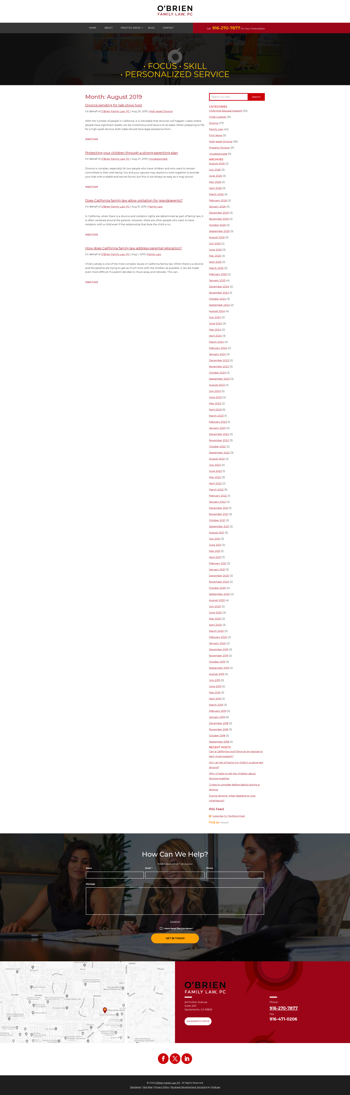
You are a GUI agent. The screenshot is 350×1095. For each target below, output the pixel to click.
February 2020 (218, 637)
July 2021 (214, 538)
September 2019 (219, 667)
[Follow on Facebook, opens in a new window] (163, 1058)
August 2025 (217, 237)
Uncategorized (158, 158)
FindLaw (215, 1087)
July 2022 (215, 465)
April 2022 (215, 483)
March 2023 (216, 415)
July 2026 (215, 169)
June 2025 (215, 249)
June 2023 (215, 397)
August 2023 (217, 385)
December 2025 (219, 212)
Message (90, 884)
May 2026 (215, 182)
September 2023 (219, 378)
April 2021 (215, 557)
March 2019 (216, 704)
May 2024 (215, 329)
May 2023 (215, 403)
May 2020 (215, 618)
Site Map (147, 1087)
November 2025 (219, 218)
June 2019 (215, 686)
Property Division (219, 147)
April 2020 (215, 624)
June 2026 (215, 175)
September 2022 (219, 452)
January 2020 (217, 643)
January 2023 (217, 428)
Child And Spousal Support (225, 110)
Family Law (155, 206)
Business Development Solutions (189, 1087)
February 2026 (218, 200)
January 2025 (217, 280)
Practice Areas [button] (130, 28)
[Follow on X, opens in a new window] (175, 1058)
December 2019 (218, 649)
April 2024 (215, 335)
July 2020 (215, 606)
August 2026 (217, 163)
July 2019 (214, 680)
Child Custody (217, 117)
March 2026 (216, 194)
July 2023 (215, 391)
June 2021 (215, 544)
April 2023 (215, 409)
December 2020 (219, 575)
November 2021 (218, 514)
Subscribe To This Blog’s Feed (228, 816)
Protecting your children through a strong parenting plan (131, 153)
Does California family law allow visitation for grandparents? (134, 200)
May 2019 (214, 692)
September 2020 (219, 594)
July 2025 (215, 243)
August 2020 (217, 600)
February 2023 (218, 421)
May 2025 (215, 255)
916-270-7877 (226, 27)
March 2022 (216, 489)
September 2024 (219, 305)
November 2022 (219, 440)
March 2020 (216, 631)
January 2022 (217, 501)
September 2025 (219, 231)
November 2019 (218, 655)
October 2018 (217, 735)
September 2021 (219, 526)
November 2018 (218, 729)
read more (91, 138)
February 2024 (218, 348)
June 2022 (215, 471)
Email (148, 868)
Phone (209, 868)
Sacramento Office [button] (198, 1021)
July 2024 (215, 317)
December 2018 (218, 723)
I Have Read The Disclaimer (178, 928)
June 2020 (215, 612)
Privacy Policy (161, 1087)
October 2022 (217, 446)
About (108, 28)
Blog (151, 28)
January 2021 (217, 569)
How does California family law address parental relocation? (133, 248)
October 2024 (217, 298)
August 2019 (216, 674)
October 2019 (217, 661)
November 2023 (219, 366)
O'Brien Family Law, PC (115, 111)
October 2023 (217, 372)
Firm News (215, 135)
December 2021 (218, 508)
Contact (168, 28)
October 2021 (217, 520)
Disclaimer (175, 921)
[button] (347, 1092)
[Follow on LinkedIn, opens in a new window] (186, 1058)
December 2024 (219, 286)
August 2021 (216, 532)
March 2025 (216, 268)
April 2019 (215, 698)
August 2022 (217, 458)
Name (89, 868)
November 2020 (219, 581)
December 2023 (219, 360)
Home (92, 28)
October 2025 (217, 225)
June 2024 (215, 323)
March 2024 (216, 341)
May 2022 (215, 477)
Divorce (213, 123)
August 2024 (217, 311)
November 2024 (219, 292)
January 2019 (217, 717)
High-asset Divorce (161, 111)
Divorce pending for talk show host (113, 105)
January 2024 (217, 354)
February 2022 (218, 495)
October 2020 (217, 588)
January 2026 (217, 206)
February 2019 (217, 711)
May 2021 (214, 551)
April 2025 (215, 262)
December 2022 (219, 434)
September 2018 (219, 741)
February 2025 (218, 274)
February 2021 (217, 563)
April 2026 (215, 188)
